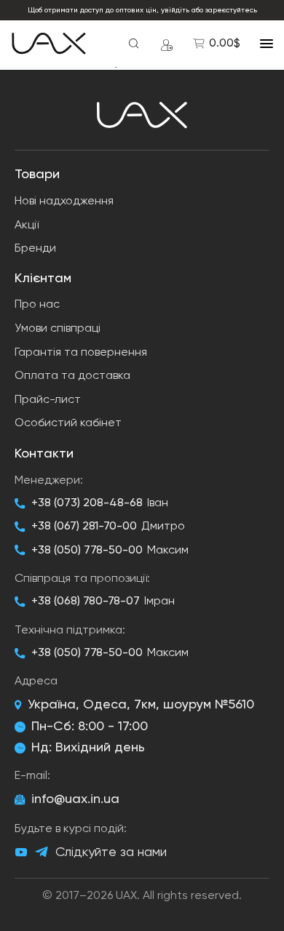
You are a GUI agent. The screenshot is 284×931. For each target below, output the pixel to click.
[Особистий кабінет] (166, 43)
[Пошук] (134, 43)
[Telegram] (41, 852)
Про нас (37, 305)
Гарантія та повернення (81, 353)
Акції (27, 225)
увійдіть (175, 10)
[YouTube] (21, 852)
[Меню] (266, 43)
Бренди (35, 249)
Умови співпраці (57, 329)
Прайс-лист (48, 400)
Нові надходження (64, 201)
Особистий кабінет (68, 423)
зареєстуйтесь (231, 10)
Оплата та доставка (72, 376)
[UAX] (49, 44)
